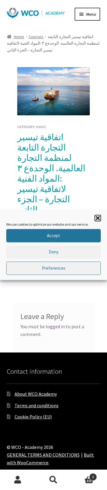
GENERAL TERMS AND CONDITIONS (43, 455)
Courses (36, 36)
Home (19, 36)
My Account (18, 480)
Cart (82, 474)
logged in (55, 326)
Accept (53, 235)
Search (53, 480)
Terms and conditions (37, 405)
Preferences (53, 268)
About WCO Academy (36, 394)
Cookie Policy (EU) (33, 417)
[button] (98, 218)
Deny (54, 252)
